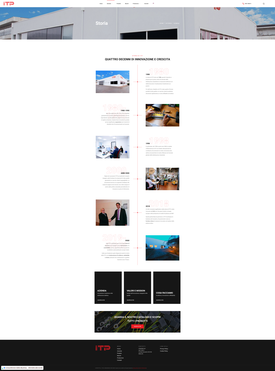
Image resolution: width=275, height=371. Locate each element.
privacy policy (135, 368)
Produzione (120, 358)
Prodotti (119, 353)
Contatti (119, 360)
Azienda (169, 23)
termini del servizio (142, 368)
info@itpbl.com (142, 348)
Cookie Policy (164, 351)
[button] (264, 3)
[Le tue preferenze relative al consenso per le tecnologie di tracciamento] (2, 368)
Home (162, 23)
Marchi (119, 356)
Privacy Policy (164, 349)
